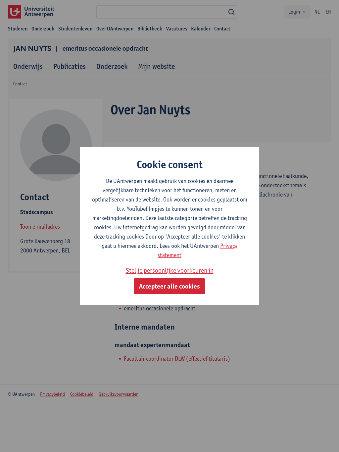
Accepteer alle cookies (169, 286)
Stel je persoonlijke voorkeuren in (170, 270)
